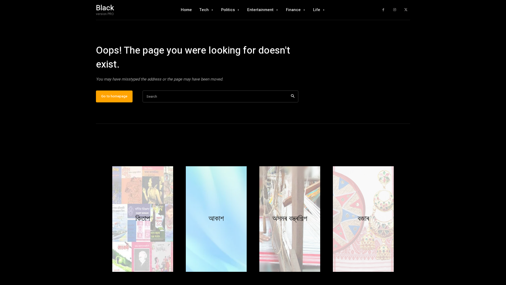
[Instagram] (394, 10)
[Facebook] (383, 10)
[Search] (292, 96)
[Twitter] (405, 10)
